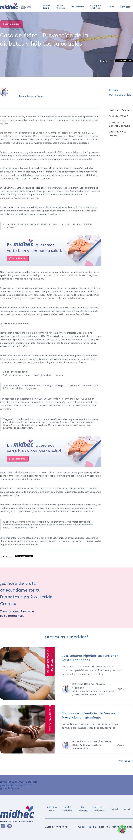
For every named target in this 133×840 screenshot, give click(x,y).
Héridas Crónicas (67, 809)
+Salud (110, 7)
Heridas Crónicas (119, 110)
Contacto (125, 6)
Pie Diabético (77, 7)
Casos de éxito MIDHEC (117, 133)
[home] (15, 6)
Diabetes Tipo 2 (118, 116)
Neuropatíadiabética (96, 6)
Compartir (106, 61)
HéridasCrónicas (60, 6)
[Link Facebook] (9, 826)
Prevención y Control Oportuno (119, 124)
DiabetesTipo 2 (46, 6)
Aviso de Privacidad (56, 826)
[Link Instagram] (3, 826)
